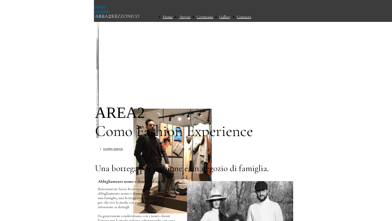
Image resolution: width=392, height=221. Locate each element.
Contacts (244, 17)
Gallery (225, 17)
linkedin (100, 7)
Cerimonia (205, 17)
